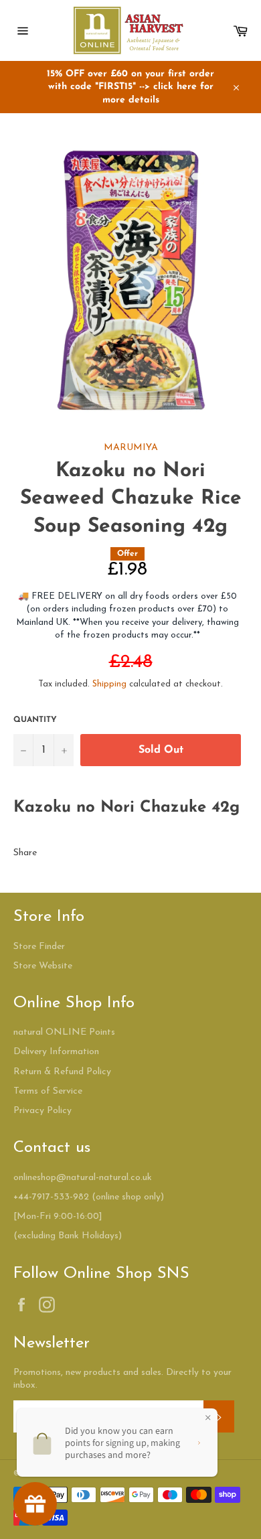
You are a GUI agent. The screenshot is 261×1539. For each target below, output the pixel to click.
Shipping (109, 684)
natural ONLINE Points (64, 1032)
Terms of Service (47, 1091)
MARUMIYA (131, 448)
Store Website (42, 966)
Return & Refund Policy (62, 1072)
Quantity (35, 720)
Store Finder (39, 947)
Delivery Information (56, 1052)
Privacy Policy (42, 1111)
